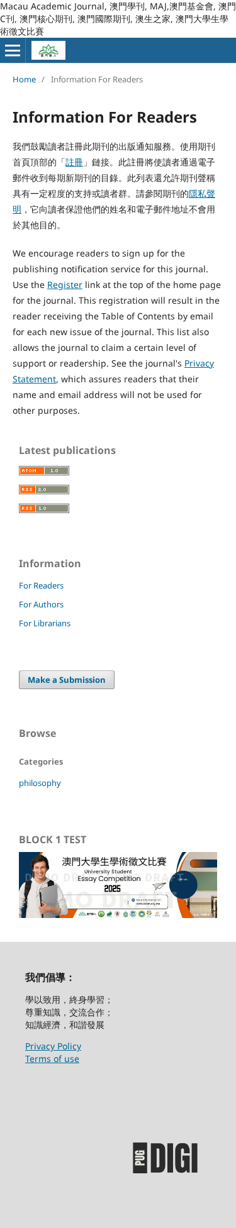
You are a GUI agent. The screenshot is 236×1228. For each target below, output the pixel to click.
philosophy (40, 782)
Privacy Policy (53, 1046)
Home (24, 79)
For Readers (41, 585)
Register (64, 284)
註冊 (74, 162)
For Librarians (44, 623)
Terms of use (52, 1059)
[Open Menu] (12, 50)
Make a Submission (67, 679)
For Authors (41, 604)
